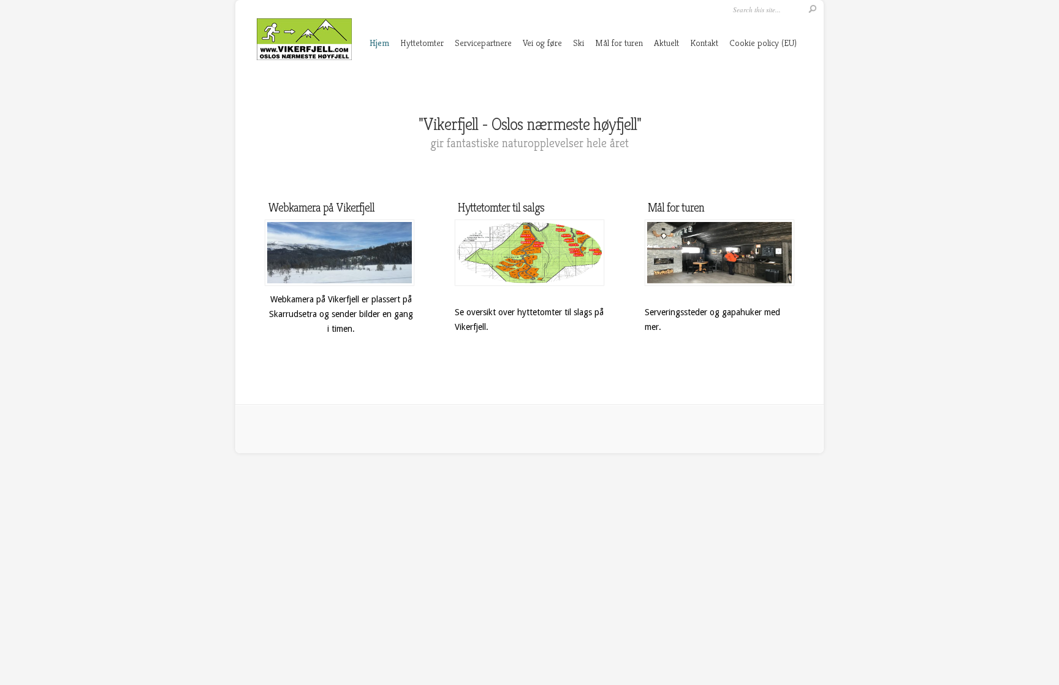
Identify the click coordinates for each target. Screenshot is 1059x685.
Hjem (379, 42)
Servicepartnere (483, 42)
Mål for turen (619, 42)
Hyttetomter (422, 42)
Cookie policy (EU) (763, 42)
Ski (578, 42)
